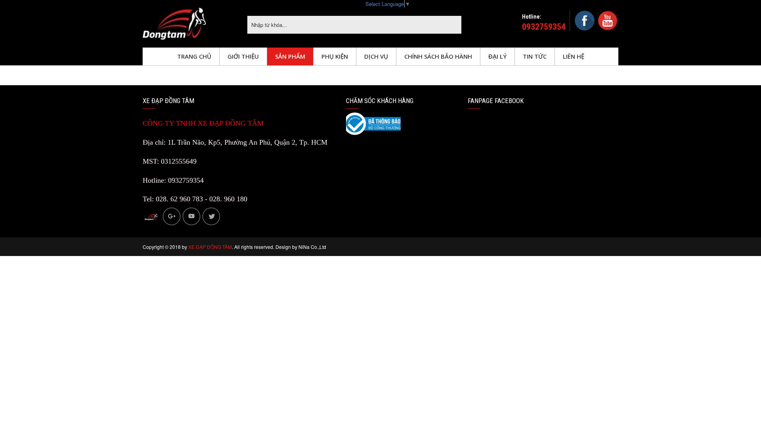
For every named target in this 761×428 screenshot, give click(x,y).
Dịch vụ (376, 56)
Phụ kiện (334, 56)
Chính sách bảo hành (438, 56)
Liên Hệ (573, 56)
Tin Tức (535, 56)
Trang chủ (194, 56)
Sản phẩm (290, 56)
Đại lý (497, 56)
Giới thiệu (243, 56)
